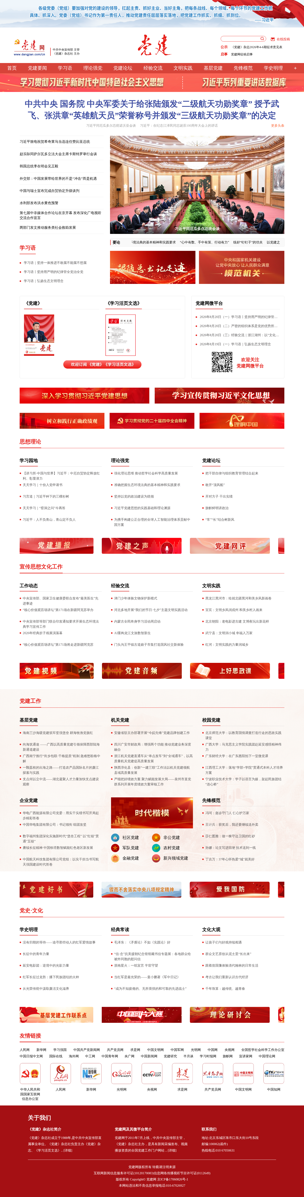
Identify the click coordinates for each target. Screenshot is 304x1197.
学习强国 (60, 1050)
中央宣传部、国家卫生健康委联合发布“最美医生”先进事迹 (60, 601)
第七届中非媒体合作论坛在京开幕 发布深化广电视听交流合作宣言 (60, 215)
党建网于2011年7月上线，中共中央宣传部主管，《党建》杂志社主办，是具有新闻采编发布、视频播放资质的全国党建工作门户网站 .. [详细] (151, 1144)
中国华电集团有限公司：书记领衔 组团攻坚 (54, 824)
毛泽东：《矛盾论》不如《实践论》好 (142, 942)
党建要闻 (37, 68)
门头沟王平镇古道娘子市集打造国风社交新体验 (149, 644)
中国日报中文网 (31, 1056)
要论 (116, 242)
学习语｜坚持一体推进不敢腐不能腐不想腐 (55, 262)
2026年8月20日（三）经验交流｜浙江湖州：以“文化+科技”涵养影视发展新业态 (236, 336)
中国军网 (177, 1050)
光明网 (196, 1050)
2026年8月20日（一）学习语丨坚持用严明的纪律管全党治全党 (237, 317)
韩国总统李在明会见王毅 (39, 166)
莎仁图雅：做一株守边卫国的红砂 (230, 836)
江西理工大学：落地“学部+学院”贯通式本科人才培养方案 (244, 770)
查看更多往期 (78, 352)
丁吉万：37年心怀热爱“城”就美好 (230, 859)
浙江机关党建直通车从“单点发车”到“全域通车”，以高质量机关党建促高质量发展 (153, 758)
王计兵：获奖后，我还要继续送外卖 (231, 824)
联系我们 (209, 1129)
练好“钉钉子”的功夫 (225, 242)
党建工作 (30, 701)
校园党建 (211, 720)
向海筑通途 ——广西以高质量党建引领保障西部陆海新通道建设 (61, 747)
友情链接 (30, 1036)
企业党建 (29, 800)
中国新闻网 (149, 1056)
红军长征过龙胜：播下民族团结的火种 (51, 977)
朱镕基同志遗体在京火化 (197, 229)
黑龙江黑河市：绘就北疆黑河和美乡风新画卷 (238, 598)
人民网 (25, 1050)
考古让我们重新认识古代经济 (226, 977)
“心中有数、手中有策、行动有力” (182, 242)
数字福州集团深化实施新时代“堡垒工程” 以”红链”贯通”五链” (61, 838)
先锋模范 (243, 68)
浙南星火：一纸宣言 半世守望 (136, 965)
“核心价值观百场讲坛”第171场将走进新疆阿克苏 (58, 644)
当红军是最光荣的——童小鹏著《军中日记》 (147, 977)
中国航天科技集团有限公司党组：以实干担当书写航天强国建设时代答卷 (61, 862)
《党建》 (33, 303)
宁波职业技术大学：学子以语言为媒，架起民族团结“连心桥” (243, 781)
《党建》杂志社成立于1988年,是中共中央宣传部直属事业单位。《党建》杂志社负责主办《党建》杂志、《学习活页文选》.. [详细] (65, 1144)
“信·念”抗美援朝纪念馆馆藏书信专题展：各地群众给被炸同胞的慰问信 (152, 956)
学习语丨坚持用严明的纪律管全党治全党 (53, 272)
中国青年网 (110, 1056)
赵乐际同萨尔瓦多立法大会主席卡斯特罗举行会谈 (58, 154)
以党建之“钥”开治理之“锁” (263, 242)
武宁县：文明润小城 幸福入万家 (229, 633)
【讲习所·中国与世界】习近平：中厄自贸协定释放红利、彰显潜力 (61, 476)
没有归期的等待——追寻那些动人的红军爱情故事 (59, 942)
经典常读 (120, 929)
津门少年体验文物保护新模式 (135, 598)
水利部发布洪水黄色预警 (39, 203)
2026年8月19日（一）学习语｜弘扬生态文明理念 (235, 344)
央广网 (129, 1056)
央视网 (230, 1050)
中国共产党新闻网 (86, 1050)
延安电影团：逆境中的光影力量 (46, 965)
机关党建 (120, 720)
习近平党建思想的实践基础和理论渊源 (142, 508)
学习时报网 (208, 1056)
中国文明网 (155, 1050)
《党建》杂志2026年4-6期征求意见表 (256, 47)
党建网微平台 (209, 303)
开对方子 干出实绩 (219, 496)
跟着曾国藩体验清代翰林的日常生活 (231, 965)
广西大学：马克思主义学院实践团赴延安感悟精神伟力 (243, 747)
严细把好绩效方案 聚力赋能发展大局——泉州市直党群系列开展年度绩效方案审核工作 (152, 781)
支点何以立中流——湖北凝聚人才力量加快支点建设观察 (61, 781)
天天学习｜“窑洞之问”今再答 (44, 508)
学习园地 (29, 460)
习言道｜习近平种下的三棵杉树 (46, 496)
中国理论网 (267, 1056)
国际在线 (55, 1056)
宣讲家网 (245, 1056)
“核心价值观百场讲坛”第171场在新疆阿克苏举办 (58, 610)
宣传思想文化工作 (41, 567)
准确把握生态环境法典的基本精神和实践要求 (147, 485)
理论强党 (92, 68)
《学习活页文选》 (123, 303)
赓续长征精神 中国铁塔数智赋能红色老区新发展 (58, 847)
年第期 (78, 320)
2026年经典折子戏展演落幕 (42, 633)
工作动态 (29, 585)
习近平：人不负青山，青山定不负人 (49, 519)
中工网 (90, 1056)
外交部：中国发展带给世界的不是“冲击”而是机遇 (58, 179)
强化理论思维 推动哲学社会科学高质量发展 (146, 473)
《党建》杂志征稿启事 (246, 54)
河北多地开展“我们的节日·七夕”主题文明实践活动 (151, 610)
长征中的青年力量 (36, 954)
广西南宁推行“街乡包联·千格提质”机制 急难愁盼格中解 (61, 758)
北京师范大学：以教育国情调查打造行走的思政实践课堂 (243, 735)
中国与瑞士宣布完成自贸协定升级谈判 (49, 191)
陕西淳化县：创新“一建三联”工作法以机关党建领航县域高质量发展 (152, 770)
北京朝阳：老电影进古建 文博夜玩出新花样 (237, 621)
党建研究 (170, 1056)
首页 (12, 68)
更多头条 (277, 125)
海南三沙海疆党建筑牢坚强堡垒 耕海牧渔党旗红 (58, 733)
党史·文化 (31, 911)
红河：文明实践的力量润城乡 (226, 644)
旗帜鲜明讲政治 (217, 508)
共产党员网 (115, 1050)
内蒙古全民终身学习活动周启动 (137, 621)
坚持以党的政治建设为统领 (134, 496)
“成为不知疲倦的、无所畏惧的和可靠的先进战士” (150, 988)
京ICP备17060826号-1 (172, 1179)
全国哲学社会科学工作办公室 (262, 1050)
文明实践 (183, 68)
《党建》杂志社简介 (44, 1129)
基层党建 (213, 68)
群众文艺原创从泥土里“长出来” (228, 954)
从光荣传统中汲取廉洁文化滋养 (46, 988)
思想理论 (30, 442)
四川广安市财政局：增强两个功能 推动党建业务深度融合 (152, 747)
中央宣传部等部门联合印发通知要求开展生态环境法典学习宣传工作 (61, 624)
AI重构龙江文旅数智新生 (132, 633)
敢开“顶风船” (215, 485)
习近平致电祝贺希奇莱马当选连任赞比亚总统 (55, 142)
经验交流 (153, 68)
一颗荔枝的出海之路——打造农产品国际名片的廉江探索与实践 (61, 770)
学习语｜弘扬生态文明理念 (43, 281)
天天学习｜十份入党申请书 (42, 485)
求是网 (135, 1050)
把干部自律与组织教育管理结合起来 (231, 473)
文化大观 (211, 929)
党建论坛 (122, 68)
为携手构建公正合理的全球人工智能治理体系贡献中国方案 (152, 522)
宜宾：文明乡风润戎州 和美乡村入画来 (233, 610)
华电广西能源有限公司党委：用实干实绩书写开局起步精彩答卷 (61, 815)
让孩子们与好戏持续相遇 (223, 942)
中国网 (213, 1050)
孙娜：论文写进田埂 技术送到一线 (230, 847)
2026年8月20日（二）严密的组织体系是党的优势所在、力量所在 (235, 327)
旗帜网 (228, 1056)
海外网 (74, 1056)
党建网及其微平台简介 (133, 1129)
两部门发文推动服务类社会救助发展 (48, 228)
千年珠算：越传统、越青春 (225, 988)
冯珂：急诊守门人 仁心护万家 (227, 813)
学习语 (65, 68)
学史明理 (273, 68)
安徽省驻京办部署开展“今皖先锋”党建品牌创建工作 (152, 733)
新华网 (41, 1050)
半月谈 (188, 1056)
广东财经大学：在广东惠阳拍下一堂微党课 (236, 756)
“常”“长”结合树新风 (219, 519)
